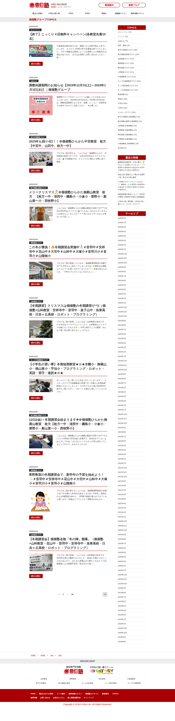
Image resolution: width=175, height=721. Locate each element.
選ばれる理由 (37, 13)
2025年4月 (122, 289)
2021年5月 (122, 499)
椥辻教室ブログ (124, 68)
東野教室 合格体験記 (125, 130)
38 (72, 594)
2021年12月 (122, 468)
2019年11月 (122, 579)
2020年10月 (122, 530)
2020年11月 (122, 526)
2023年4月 (122, 396)
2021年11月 (122, 472)
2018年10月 (122, 633)
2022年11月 (122, 419)
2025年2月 (122, 298)
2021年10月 (122, 477)
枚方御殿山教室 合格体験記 (128, 121)
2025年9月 (122, 267)
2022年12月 (122, 414)
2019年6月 (122, 601)
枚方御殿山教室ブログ (38, 188)
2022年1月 (122, 463)
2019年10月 (122, 584)
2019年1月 (122, 624)
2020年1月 (122, 570)
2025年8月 (122, 272)
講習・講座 (122, 45)
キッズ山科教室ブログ (126, 90)
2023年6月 (122, 388)
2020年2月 (122, 566)
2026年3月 (122, 240)
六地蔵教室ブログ (124, 77)
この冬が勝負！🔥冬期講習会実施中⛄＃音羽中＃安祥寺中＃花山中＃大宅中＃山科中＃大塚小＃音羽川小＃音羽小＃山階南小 (68, 251)
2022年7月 (122, 437)
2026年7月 (122, 223)
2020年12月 (122, 521)
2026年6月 (122, 227)
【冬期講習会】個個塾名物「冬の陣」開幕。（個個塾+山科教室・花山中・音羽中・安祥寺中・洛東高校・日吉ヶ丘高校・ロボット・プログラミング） (67, 543)
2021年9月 (122, 481)
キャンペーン (35, 30)
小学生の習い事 (54, 13)
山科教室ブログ (36, 301)
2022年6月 (122, 441)
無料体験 (34, 698)
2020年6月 (122, 548)
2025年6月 (122, 280)
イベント (121, 36)
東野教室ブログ (36, 243)
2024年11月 (122, 312)
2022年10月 (122, 423)
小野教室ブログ (124, 72)
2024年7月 (122, 329)
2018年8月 (122, 642)
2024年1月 (122, 356)
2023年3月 (122, 401)
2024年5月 (122, 338)
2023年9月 (122, 374)
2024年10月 (122, 316)
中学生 (87, 13)
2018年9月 (122, 637)
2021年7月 (122, 490)
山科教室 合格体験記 (125, 126)
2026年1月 (122, 249)
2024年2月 (122, 352)
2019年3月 (122, 615)
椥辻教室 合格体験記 (125, 135)
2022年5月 (122, 445)
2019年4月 (122, 610)
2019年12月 (122, 575)
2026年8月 (122, 218)
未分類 (120, 148)
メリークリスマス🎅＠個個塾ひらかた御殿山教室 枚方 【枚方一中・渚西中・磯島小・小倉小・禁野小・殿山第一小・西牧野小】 (68, 196)
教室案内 (105, 694)
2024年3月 (122, 347)
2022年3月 (122, 454)
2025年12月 (122, 254)
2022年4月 (122, 450)
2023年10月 (122, 370)
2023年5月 (122, 392)
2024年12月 (122, 307)
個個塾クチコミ (121, 13)
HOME (33, 694)
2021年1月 (122, 517)
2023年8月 (122, 379)
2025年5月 (122, 285)
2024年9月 (122, 321)
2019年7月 (122, 597)
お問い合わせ (45, 698)
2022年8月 (122, 432)
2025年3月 (122, 294)
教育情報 (121, 94)
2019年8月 (122, 593)
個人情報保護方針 (74, 698)
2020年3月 (122, 561)
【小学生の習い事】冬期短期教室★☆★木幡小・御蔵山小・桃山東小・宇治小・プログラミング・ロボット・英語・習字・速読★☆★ (68, 368)
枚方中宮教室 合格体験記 (127, 117)
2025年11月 (122, 258)
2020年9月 (122, 535)
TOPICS (115, 694)
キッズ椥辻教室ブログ (126, 86)
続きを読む (36, 64)
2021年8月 (122, 486)
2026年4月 (122, 236)
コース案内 (61, 694)
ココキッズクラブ (64, 7)
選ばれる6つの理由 (46, 694)
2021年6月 (122, 494)
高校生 (104, 13)
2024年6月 (122, 334)
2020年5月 (122, 552)
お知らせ (34, 81)
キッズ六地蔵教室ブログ (39, 360)
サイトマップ (89, 698)
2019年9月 (122, 588)
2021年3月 (122, 508)
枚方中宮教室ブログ (38, 137)
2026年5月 (122, 231)
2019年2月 (122, 619)
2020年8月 (122, 539)
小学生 (70, 13)
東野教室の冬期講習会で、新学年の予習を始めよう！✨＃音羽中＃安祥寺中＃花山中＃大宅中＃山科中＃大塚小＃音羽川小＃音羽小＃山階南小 (68, 479)
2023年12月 (122, 361)
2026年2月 (122, 245)
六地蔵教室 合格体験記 (126, 143)
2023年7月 (122, 383)
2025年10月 (122, 263)
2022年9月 (122, 428)
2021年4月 (122, 503)
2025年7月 (122, 276)
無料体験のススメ (137, 13)
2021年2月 (122, 512)
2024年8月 (122, 325)
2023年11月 (122, 365)
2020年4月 (122, 557)
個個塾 (53, 7)
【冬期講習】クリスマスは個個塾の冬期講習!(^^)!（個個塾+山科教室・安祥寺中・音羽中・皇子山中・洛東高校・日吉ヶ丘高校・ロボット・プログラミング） (67, 310)
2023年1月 (122, 410)
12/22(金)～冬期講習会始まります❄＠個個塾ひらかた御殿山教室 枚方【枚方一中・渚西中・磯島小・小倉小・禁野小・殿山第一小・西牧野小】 (68, 424)
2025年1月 (122, 303)
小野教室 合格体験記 (125, 139)
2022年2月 (122, 459)
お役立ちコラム (59, 698)
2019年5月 (122, 606)
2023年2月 (122, 405)
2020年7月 (122, 543)
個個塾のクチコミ (92, 694)
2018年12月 (122, 628)
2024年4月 (122, 343)
